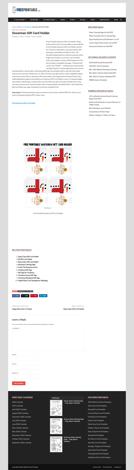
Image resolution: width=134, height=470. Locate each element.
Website (15, 373)
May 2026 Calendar (19, 431)
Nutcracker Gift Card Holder (28, 262)
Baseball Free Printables (96, 409)
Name (14, 354)
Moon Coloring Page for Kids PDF (101, 32)
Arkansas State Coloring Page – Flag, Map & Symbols (72, 439)
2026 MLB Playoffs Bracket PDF (101, 63)
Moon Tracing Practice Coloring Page (102, 36)
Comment (16, 328)
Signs (93, 20)
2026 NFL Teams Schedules (99, 66)
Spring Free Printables (96, 435)
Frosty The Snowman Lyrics (27, 267)
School (82, 20)
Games (62, 20)
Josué (28, 36)
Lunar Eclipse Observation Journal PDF (103, 43)
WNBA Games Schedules (98, 80)
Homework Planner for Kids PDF (101, 46)
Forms (72, 20)
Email (14, 364)
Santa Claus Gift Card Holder (28, 257)
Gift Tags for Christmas (26, 273)
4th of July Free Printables (97, 406)
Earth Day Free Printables (97, 417)
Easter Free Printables (96, 420)
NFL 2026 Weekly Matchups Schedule (103, 70)
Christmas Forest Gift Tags (27, 275)
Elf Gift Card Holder (25, 259)
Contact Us (117, 467)
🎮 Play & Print (19, 20)
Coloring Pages (49, 20)
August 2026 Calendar (20, 413)
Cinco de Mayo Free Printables (99, 413)
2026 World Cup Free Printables (99, 402)
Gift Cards (29, 291)
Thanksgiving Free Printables (98, 454)
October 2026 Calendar (21, 439)
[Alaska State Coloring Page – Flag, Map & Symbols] (56, 401)
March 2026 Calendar (20, 428)
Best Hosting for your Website (100, 108)
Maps (116, 20)
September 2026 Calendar (21, 443)
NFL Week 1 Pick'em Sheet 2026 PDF (102, 73)
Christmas (21, 291)
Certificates (104, 20)
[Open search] (120, 19)
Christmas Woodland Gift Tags (29, 278)
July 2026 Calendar (19, 420)
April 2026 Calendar (19, 409)
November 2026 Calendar (21, 435)
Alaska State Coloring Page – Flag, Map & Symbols (73, 402)
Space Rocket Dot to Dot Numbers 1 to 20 (104, 39)
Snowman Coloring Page (26, 265)
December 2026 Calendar (21, 417)
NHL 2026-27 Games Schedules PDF (102, 76)
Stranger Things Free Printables (99, 446)
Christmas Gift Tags (25, 270)
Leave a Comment (36, 36)
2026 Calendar (17, 402)
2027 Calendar (17, 406)
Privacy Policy (107, 467)
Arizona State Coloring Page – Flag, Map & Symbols (74, 420)
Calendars (34, 20)
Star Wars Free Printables (97, 443)
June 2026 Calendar (19, 424)
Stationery (23, 30)
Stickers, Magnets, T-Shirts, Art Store (102, 115)
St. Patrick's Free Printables (98, 439)
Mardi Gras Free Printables (98, 424)
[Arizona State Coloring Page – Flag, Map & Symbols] (56, 419)
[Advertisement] (28, 54)
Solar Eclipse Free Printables (98, 431)
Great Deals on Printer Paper (99, 112)
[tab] (55, 398)
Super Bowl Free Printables (97, 450)
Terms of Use (97, 467)
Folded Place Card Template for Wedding (33, 281)
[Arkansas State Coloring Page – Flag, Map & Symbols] (56, 438)
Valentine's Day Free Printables (99, 457)
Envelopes (15, 30)
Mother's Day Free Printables (98, 428)
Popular (55, 398)
